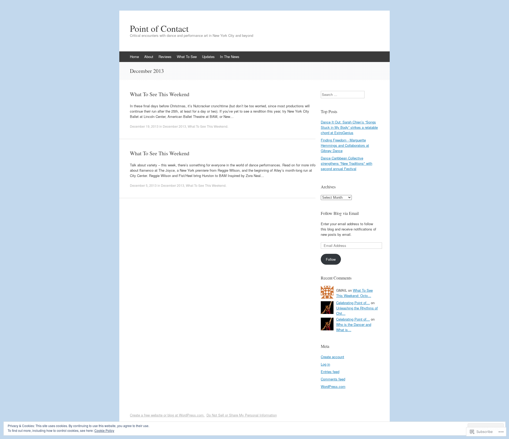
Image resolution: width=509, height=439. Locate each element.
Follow (331, 259)
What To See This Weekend (159, 94)
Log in (325, 364)
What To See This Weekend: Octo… (354, 293)
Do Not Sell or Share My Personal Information (242, 415)
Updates (208, 56)
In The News (229, 56)
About (148, 56)
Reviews (165, 56)
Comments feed (333, 379)
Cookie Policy (104, 430)
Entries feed (330, 371)
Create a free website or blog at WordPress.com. (167, 415)
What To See (187, 56)
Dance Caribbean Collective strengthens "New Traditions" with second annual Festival (346, 163)
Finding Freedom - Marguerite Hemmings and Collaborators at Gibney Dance (345, 145)
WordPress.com (333, 386)
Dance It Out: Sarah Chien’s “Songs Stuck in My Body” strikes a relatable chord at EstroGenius (349, 127)
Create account (332, 356)
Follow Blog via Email (340, 213)
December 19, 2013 (144, 126)
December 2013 (174, 126)
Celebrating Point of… (353, 302)
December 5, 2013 (143, 185)
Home (134, 56)
